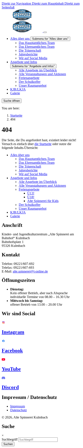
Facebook (12, 350)
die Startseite (43, 144)
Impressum (17, 406)
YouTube (11, 369)
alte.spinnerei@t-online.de (30, 271)
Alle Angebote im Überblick (38, 182)
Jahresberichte (28, 170)
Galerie (15, 216)
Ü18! (30, 197)
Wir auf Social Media (33, 174)
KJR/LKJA (18, 212)
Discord (10, 387)
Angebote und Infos (23, 178)
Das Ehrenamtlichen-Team (36, 162)
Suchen (8, 444)
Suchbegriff (9, 439)
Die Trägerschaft (30, 166)
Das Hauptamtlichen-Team (37, 159)
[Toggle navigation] (45, 32)
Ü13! (30, 193)
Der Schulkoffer (29, 204)
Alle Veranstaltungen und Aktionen (42, 185)
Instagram (13, 332)
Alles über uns (20, 155)
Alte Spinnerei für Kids (43, 201)
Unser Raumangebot (32, 208)
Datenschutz (18, 410)
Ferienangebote (29, 189)
